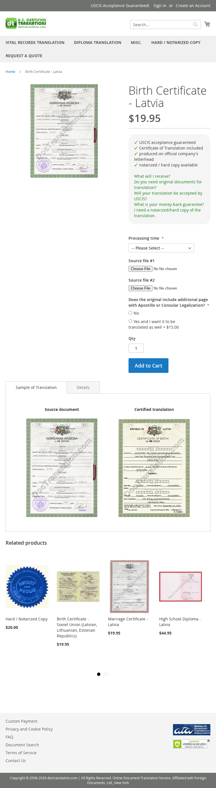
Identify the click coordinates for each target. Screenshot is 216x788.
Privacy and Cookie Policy (29, 729)
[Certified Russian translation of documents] (26, 23)
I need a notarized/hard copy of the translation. (167, 212)
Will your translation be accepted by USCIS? (168, 195)
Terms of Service (21, 752)
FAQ (9, 737)
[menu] (108, 49)
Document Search (22, 744)
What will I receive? (152, 176)
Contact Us (16, 760)
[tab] (169, 176)
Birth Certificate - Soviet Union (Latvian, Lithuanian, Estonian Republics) (77, 627)
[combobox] (165, 24)
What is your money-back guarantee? (169, 204)
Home (10, 71)
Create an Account (193, 5)
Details (83, 387)
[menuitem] (35, 42)
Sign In (160, 5)
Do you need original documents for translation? (168, 184)
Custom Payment (21, 721)
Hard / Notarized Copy (27, 619)
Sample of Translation (36, 387)
